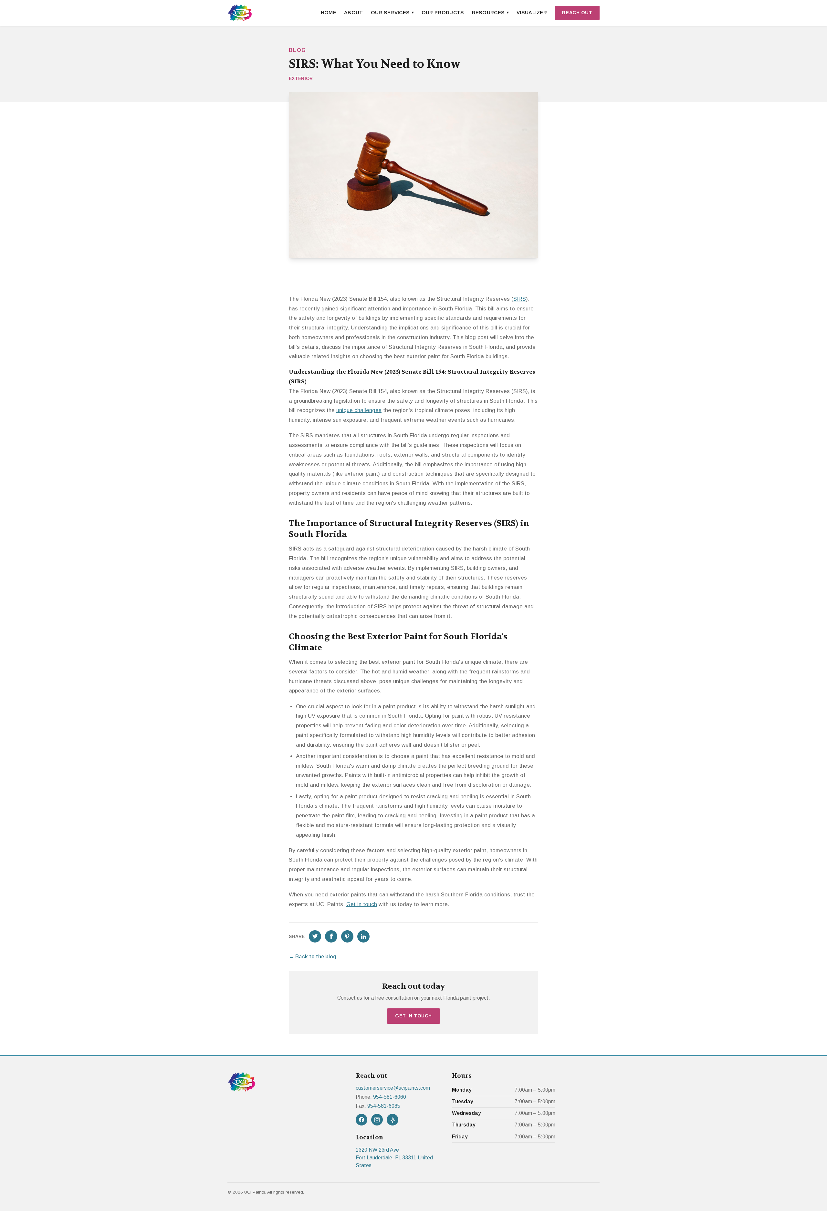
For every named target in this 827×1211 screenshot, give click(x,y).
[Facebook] (361, 1119)
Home (328, 12)
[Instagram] (377, 1119)
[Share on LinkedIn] (363, 936)
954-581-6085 (383, 1106)
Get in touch (361, 904)
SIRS (519, 299)
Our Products (443, 12)
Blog (297, 50)
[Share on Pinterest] (347, 936)
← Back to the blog (312, 956)
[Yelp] (392, 1119)
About (353, 12)
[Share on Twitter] (315, 936)
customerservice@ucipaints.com (393, 1088)
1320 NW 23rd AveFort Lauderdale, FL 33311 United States (394, 1157)
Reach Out (577, 12)
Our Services (390, 12)
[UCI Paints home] (239, 13)
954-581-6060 (389, 1097)
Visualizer (532, 12)
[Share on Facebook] (331, 936)
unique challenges (359, 410)
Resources (488, 12)
